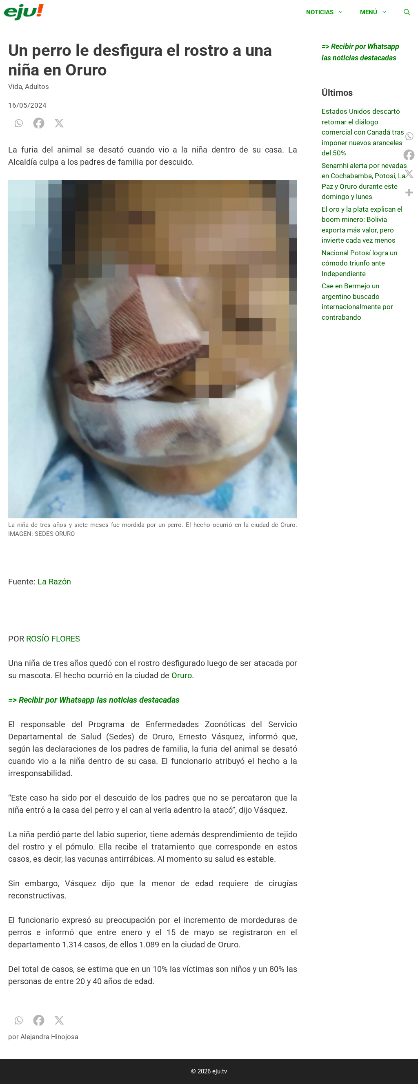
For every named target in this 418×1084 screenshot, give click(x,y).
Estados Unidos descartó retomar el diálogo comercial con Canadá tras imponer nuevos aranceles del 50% (363, 132)
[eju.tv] (26, 12)
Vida (15, 86)
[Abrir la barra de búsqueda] (407, 12)
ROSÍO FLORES (53, 639)
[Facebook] (38, 123)
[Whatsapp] (18, 123)
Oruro (181, 675)
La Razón (54, 581)
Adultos (37, 86)
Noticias (320, 12)
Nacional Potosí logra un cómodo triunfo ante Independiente (359, 263)
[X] (59, 123)
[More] (409, 192)
